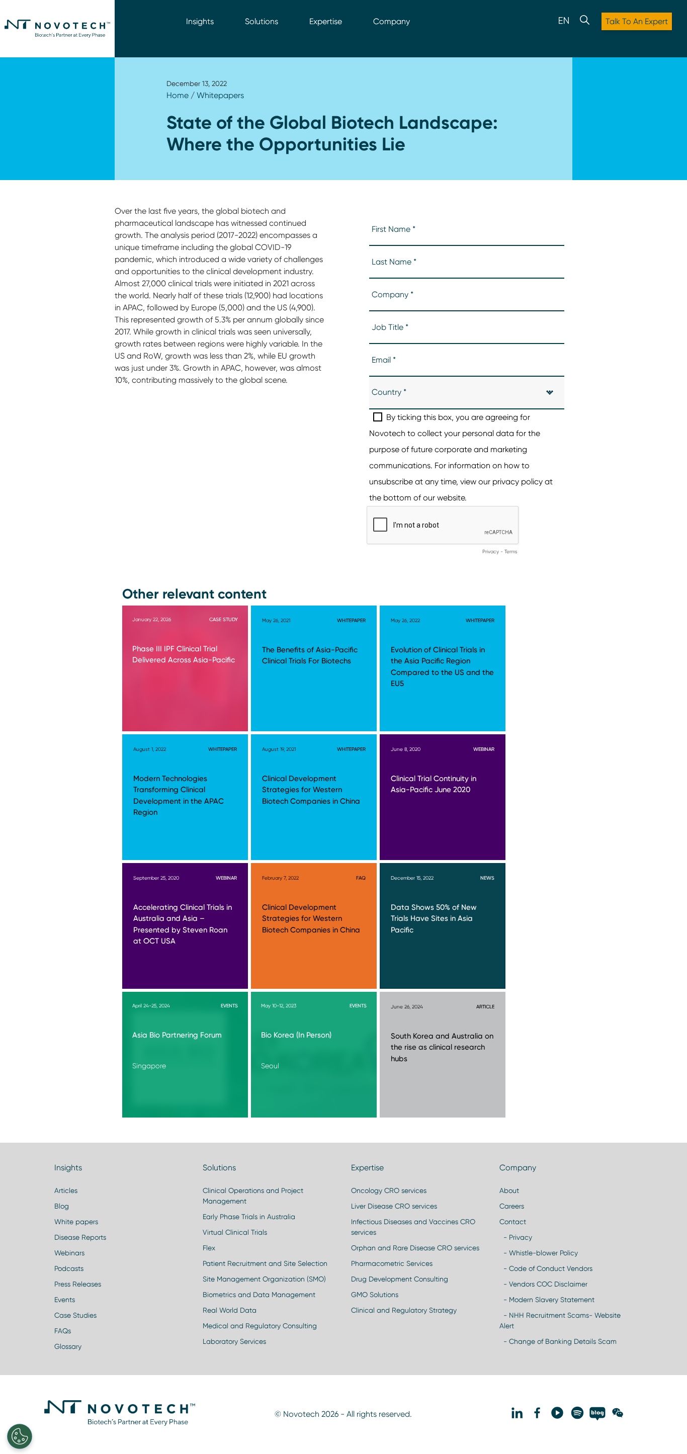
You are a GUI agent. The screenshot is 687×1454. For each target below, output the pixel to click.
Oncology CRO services (388, 1190)
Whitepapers (220, 95)
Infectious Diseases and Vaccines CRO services (413, 1227)
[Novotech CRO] (119, 1423)
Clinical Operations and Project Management (253, 1195)
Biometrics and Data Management (259, 1295)
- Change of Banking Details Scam (558, 1341)
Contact (512, 1222)
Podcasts (68, 1268)
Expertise (325, 21)
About (509, 1190)
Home (177, 95)
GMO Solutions (374, 1295)
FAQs (62, 1331)
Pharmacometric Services (392, 1263)
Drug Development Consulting (399, 1279)
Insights (200, 21)
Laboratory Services (234, 1341)
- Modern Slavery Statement (546, 1300)
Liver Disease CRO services (394, 1206)
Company (391, 21)
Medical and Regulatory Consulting (260, 1326)
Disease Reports (80, 1237)
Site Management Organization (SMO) (264, 1279)
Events (64, 1300)
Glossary (67, 1346)
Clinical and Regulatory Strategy (404, 1310)
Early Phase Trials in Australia (249, 1217)
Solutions (261, 21)
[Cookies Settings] (19, 1436)
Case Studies (75, 1315)
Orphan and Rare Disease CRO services (415, 1248)
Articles (65, 1190)
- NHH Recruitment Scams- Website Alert (560, 1320)
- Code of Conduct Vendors (545, 1268)
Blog (61, 1206)
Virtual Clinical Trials (235, 1232)
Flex (209, 1248)
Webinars (69, 1253)
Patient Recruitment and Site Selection (265, 1263)
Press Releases (77, 1284)
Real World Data (229, 1310)
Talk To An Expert (637, 21)
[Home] (57, 28)
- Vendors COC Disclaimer (543, 1284)
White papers (76, 1222)
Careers (511, 1206)
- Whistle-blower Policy (538, 1253)
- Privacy (515, 1237)
